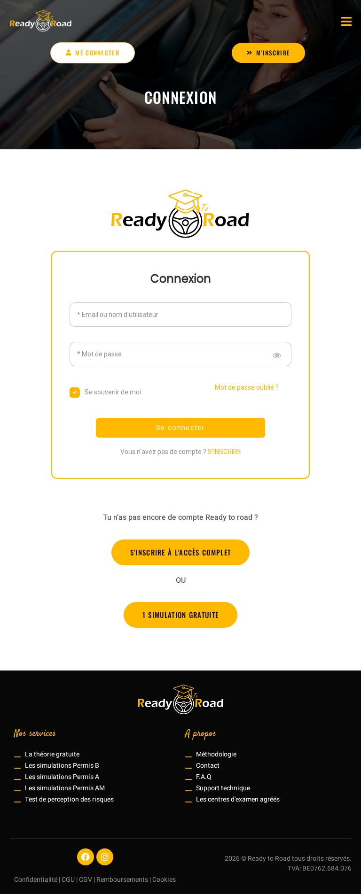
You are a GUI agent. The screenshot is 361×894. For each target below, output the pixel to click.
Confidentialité (35, 880)
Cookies (164, 880)
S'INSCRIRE (224, 451)
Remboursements (122, 880)
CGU (68, 880)
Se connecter (180, 428)
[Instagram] (104, 856)
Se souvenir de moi (113, 392)
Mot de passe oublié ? (247, 387)
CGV (85, 880)
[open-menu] (346, 21)
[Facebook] (85, 856)
